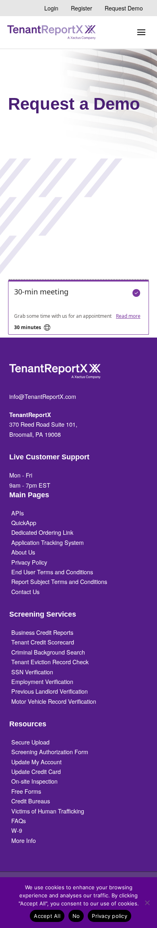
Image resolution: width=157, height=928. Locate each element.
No (76, 916)
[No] (147, 903)
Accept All (47, 916)
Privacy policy (109, 916)
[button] (141, 32)
